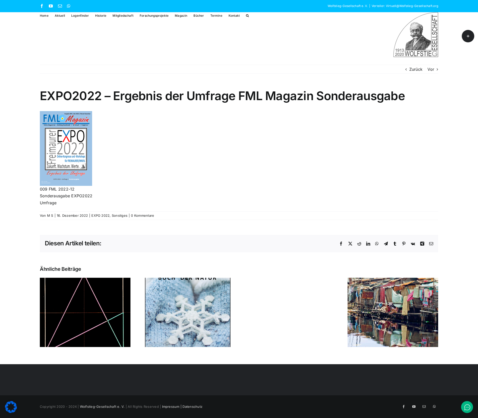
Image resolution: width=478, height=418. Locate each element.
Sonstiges (119, 215)
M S (50, 215)
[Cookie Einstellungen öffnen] (11, 411)
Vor (430, 69)
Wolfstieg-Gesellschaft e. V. (102, 407)
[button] (247, 15)
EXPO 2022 (100, 215)
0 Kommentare (142, 215)
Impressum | (172, 407)
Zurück (415, 69)
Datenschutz (192, 407)
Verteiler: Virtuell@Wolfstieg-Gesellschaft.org (405, 6)
